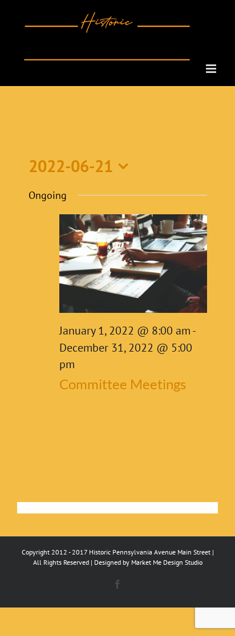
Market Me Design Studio (166, 562)
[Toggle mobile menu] (212, 69)
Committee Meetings (122, 384)
